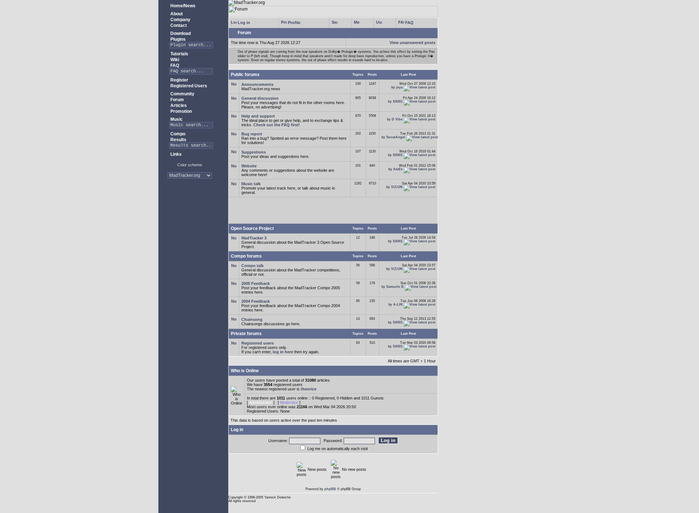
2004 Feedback (255, 301)
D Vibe (397, 119)
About (176, 13)
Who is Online (245, 370)
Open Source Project (252, 228)
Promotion (180, 111)
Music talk (251, 184)
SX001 (398, 101)
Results (177, 139)
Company (179, 19)
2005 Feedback (255, 283)
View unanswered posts (412, 42)
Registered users (257, 343)
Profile (293, 22)
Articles (178, 105)
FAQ (174, 65)
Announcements (257, 84)
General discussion (260, 98)
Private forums (246, 333)
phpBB (330, 489)
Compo (177, 133)
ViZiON (397, 187)
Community (181, 93)
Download (180, 33)
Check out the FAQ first (276, 125)
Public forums (245, 74)
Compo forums (246, 256)
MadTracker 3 (253, 238)
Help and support (258, 116)
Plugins (177, 39)
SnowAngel (395, 137)
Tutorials (178, 53)
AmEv (398, 169)
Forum (176, 99)
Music (176, 119)
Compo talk (252, 265)
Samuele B (395, 287)
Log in (243, 22)
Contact (178, 25)
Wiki (174, 59)
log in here (283, 352)
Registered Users (188, 85)
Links (175, 154)
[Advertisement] (190, 207)
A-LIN (398, 304)
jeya (399, 87)
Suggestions (253, 152)
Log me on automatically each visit (337, 448)
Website (249, 166)
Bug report (251, 134)
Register (178, 80)
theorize (308, 389)
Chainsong (251, 319)
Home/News (182, 5)
